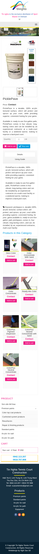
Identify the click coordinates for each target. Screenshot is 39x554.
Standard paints (8, 429)
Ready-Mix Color (29, 291)
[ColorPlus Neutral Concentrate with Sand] (29, 326)
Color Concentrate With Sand (29, 255)
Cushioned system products (13, 417)
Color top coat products (11, 413)
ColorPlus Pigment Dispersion (10, 332)
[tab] (19, 154)
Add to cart (11, 146)
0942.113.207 (19, 456)
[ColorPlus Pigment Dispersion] (11, 326)
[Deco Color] (11, 249)
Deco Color (11, 253)
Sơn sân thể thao (8, 404)
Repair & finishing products (13, 425)
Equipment (19, 509)
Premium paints (8, 408)
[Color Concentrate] (11, 287)
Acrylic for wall (8, 434)
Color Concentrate (11, 292)
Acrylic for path (8, 438)
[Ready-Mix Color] (29, 287)
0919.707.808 (19, 459)
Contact (12, 104)
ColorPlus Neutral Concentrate (11, 370)
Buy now (25, 146)
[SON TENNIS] (19, 6)
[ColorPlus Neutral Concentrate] (11, 364)
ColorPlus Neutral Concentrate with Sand (29, 333)
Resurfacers (7, 421)
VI (19, 19)
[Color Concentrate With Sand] (29, 249)
